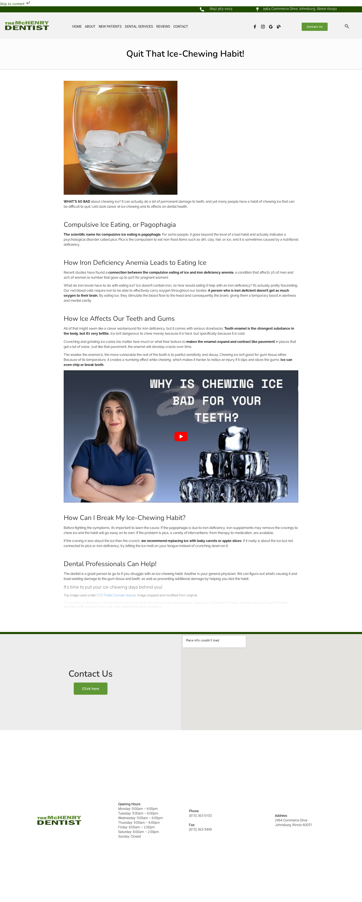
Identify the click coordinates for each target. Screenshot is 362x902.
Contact (180, 27)
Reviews (163, 27)
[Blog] (279, 27)
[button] (347, 26)
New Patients (110, 27)
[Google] (271, 27)
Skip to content (13, 4)
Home (77, 27)
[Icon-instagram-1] (263, 27)
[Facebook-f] (255, 27)
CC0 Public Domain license (116, 595)
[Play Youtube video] (181, 436)
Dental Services (139, 27)
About (90, 27)
